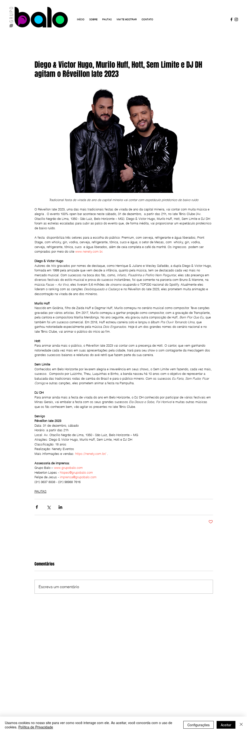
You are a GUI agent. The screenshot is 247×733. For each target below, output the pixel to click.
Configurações (198, 724)
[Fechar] (241, 724)
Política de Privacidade (35, 727)
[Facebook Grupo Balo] (231, 19)
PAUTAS (40, 491)
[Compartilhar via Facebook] (36, 507)
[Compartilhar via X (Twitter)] (48, 507)
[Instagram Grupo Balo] (236, 19)
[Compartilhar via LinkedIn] (60, 507)
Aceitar (226, 724)
